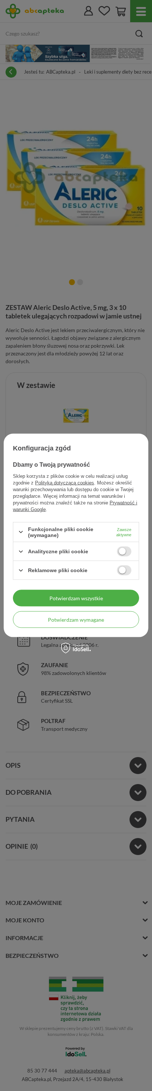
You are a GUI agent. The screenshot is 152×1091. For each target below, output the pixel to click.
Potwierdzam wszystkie (76, 598)
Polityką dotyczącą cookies (64, 482)
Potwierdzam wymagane (76, 619)
